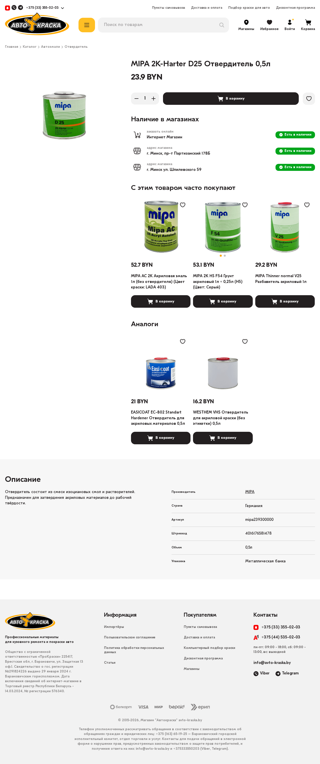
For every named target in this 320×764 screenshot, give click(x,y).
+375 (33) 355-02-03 (42, 8)
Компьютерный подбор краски (209, 648)
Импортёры (114, 627)
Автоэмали (50, 47)
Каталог (29, 47)
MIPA (249, 492)
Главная (11, 47)
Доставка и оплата (206, 8)
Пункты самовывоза (168, 8)
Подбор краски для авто (249, 8)
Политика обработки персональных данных (134, 650)
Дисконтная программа (295, 8)
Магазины (192, 669)
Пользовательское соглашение (129, 637)
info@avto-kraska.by (272, 663)
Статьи (110, 663)
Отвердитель (76, 47)
